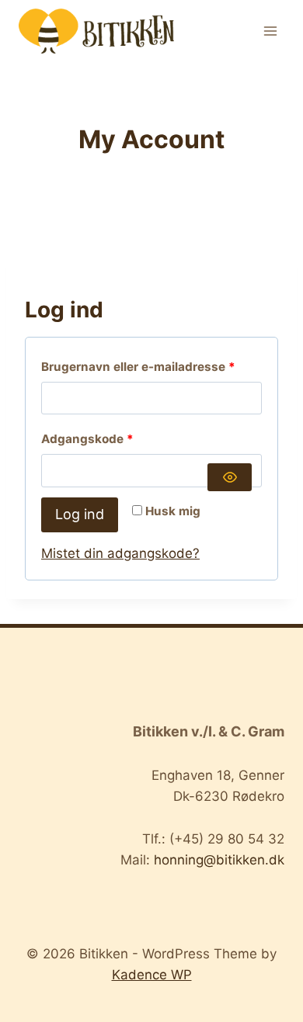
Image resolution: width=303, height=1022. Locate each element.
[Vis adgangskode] (229, 477)
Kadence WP (152, 974)
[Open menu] (270, 31)
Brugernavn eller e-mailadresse (151, 366)
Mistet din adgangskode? (120, 553)
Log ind (79, 514)
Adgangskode (115, 438)
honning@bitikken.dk (219, 860)
